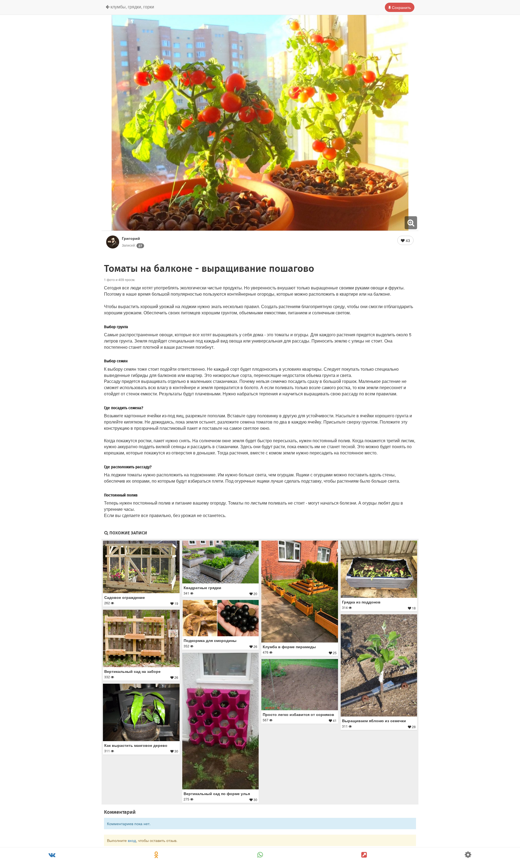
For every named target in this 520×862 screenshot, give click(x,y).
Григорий (131, 238)
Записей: (132, 245)
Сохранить (401, 7)
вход (132, 840)
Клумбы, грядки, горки (131, 7)
